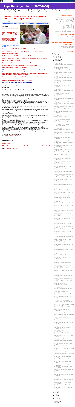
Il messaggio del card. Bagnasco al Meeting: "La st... (62, 294)
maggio (56, 395)
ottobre (56, 57)
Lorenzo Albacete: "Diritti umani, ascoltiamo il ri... (61, 310)
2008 (54, 54)
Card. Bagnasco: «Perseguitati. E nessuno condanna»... (62, 117)
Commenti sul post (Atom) (13, 148)
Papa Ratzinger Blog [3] (68, 27)
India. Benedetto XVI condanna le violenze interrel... (62, 198)
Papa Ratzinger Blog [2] (68, 28)
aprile (56, 396)
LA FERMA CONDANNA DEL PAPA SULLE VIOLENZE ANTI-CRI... (64, 305)
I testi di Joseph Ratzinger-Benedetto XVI (64, 30)
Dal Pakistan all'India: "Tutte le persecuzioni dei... (61, 331)
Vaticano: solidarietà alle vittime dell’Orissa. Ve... (61, 346)
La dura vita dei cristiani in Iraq (61, 147)
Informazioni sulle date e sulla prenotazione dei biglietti (67, 47)
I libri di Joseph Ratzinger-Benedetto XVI (64, 36)
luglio (56, 392)
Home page (25, 145)
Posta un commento (6, 143)
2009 (54, 53)
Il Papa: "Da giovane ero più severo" (62, 154)
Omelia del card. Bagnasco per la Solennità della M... (62, 94)
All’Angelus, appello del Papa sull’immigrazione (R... (61, 68)
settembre (57, 59)
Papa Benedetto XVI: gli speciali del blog (64, 31)
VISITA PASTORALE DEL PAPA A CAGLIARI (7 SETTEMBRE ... (62, 299)
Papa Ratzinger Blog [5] (68, 25)
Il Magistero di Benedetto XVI (66, 21)
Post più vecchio (46, 145)
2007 (54, 402)
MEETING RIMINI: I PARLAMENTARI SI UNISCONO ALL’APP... (63, 214)
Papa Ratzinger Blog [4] (68, 26)
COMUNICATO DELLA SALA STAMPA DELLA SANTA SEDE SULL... (63, 367)
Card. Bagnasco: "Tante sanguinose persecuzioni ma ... (62, 130)
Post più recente (5, 145)
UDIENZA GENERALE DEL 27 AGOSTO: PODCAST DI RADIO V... (63, 175)
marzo (56, 398)
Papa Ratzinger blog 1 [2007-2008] (26, 6)
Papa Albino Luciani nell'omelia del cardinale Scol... (62, 385)
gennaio (57, 401)
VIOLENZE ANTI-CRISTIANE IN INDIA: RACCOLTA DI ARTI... (63, 328)
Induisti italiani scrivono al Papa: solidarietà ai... (61, 201)
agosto (56, 60)
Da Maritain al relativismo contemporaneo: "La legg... (61, 284)
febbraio (57, 399)
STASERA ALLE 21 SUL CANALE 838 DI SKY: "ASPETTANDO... (63, 125)
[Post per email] (19, 135)
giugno (56, 394)
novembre (57, 56)
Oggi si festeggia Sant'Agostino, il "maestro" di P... (62, 242)
